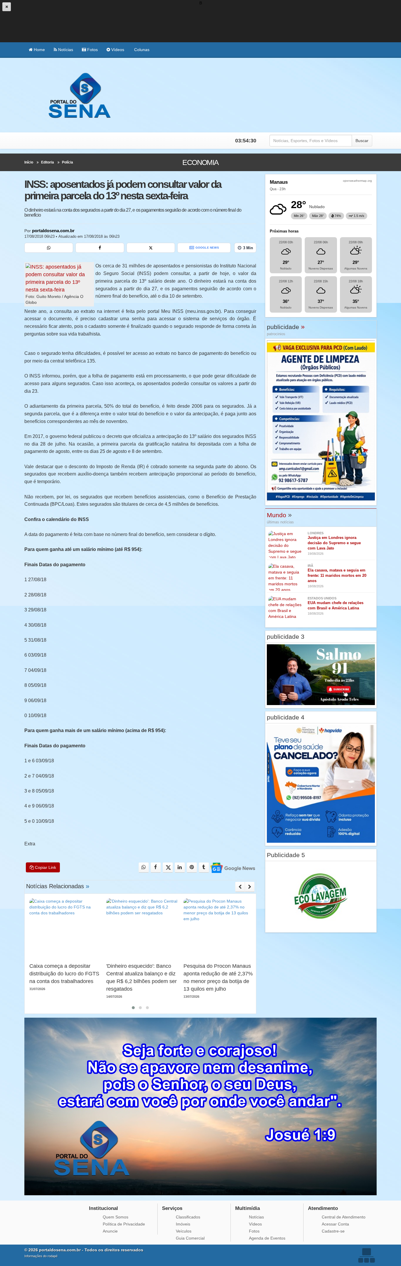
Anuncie (110, 1231)
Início (28, 162)
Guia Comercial (190, 1238)
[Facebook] (99, 248)
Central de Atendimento (343, 1217)
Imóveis (183, 1224)
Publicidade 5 (286, 855)
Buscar (361, 140)
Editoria (47, 162)
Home (39, 49)
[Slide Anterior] (240, 887)
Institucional (103, 1208)
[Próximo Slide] (250, 887)
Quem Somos (115, 1217)
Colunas (141, 49)
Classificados (188, 1217)
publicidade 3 (285, 636)
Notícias (65, 49)
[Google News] (232, 867)
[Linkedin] (180, 867)
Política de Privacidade (124, 1224)
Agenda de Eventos (267, 1238)
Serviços (172, 1208)
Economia (200, 162)
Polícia (67, 162)
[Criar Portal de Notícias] (366, 1255)
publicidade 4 (285, 717)
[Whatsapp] (48, 248)
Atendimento (323, 1208)
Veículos (183, 1231)
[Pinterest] (192, 867)
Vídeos (117, 49)
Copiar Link (45, 867)
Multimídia (247, 1208)
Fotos (92, 49)
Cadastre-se (333, 1231)
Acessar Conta (335, 1224)
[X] (151, 248)
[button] (133, 1008)
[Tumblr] (204, 867)
